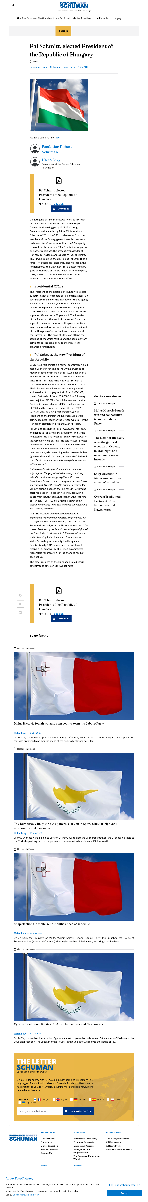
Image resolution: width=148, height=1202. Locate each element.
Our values (46, 1142)
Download (63, 208)
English (64, 1099)
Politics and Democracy (85, 1138)
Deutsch (82, 1099)
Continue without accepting (124, 1185)
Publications (79, 1132)
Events (44, 1165)
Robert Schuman (49, 1149)
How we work (47, 1138)
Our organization (49, 1146)
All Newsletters (113, 1142)
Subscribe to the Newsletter (120, 1149)
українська (31, 1102)
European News (113, 1132)
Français (45, 1099)
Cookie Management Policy (26, 1194)
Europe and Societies (83, 1146)
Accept (124, 1193)
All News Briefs (113, 1146)
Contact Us (46, 1153)
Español (100, 1099)
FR (52, 137)
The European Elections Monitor (39, 18)
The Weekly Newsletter (117, 1138)
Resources (78, 1165)
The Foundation (48, 1132)
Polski (117, 1099)
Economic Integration (84, 1142)
